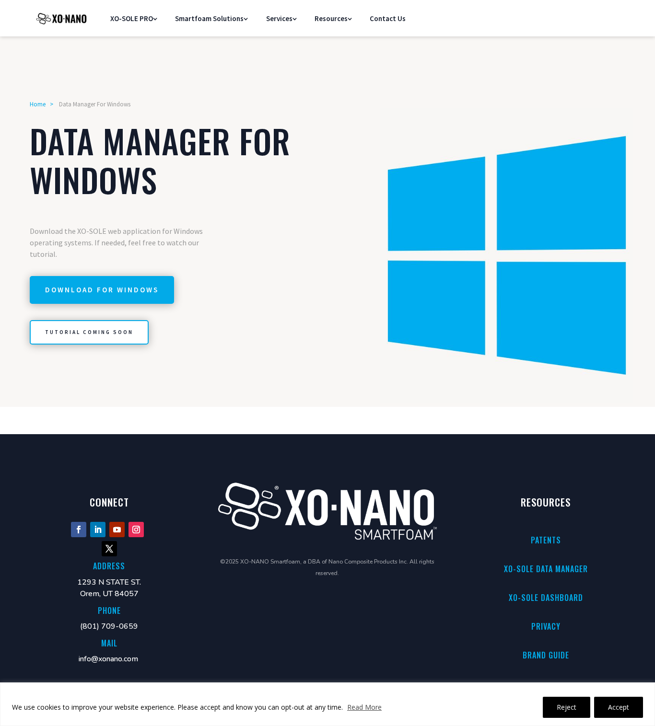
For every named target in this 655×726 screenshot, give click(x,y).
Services (279, 18)
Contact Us (388, 18)
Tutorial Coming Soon (89, 332)
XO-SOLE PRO (131, 18)
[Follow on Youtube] (117, 529)
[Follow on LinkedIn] (97, 529)
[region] (327, 704)
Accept (618, 707)
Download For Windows (102, 289)
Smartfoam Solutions (209, 18)
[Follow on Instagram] (136, 529)
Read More (364, 707)
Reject (566, 707)
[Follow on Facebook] (78, 529)
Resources (331, 18)
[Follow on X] (109, 548)
